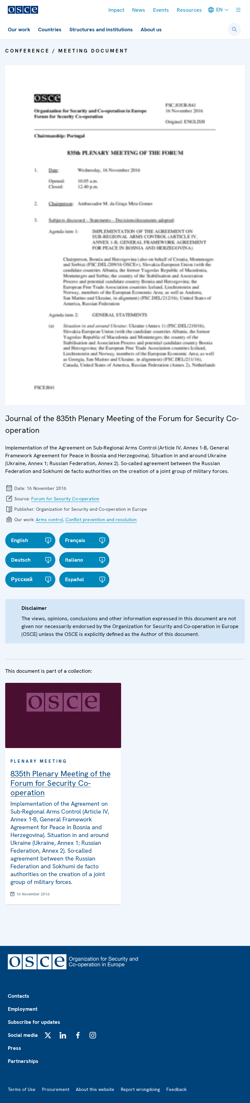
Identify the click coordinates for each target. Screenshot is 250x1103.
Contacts (18, 996)
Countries (50, 29)
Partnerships (23, 1061)
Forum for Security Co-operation (65, 499)
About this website (95, 1089)
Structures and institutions (101, 29)
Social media (23, 1035)
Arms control (49, 519)
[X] (48, 1035)
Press (14, 1048)
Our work (19, 29)
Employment (22, 1009)
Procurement (55, 1089)
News (138, 10)
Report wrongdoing (140, 1089)
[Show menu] (238, 9)
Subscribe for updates (34, 1022)
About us (151, 29)
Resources (189, 10)
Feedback (176, 1089)
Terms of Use (21, 1089)
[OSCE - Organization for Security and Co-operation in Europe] (23, 10)
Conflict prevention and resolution (101, 519)
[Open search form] (234, 29)
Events (161, 10)
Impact (116, 10)
